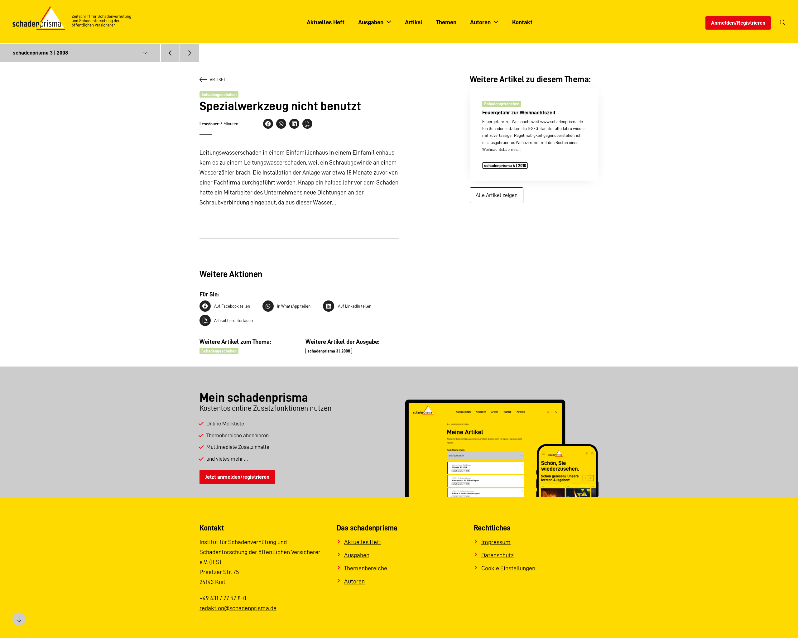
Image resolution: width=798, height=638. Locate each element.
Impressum (496, 542)
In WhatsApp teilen (293, 306)
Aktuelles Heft (362, 542)
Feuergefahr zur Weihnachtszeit (518, 112)
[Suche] (783, 23)
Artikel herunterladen (233, 320)
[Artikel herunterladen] (307, 124)
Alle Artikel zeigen (496, 195)
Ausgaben (356, 555)
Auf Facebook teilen (232, 306)
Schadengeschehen (219, 94)
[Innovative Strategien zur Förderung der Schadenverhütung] (170, 53)
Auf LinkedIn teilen (354, 306)
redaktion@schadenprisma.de (238, 608)
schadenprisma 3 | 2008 (328, 351)
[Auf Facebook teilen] (268, 124)
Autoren (354, 581)
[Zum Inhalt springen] (19, 619)
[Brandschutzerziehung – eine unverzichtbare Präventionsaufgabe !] (189, 53)
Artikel (218, 79)
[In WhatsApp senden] (281, 124)
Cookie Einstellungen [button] (508, 568)
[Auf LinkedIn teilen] (294, 124)
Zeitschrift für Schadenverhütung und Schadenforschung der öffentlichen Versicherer (101, 20)
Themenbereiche (365, 568)
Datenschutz (497, 555)
